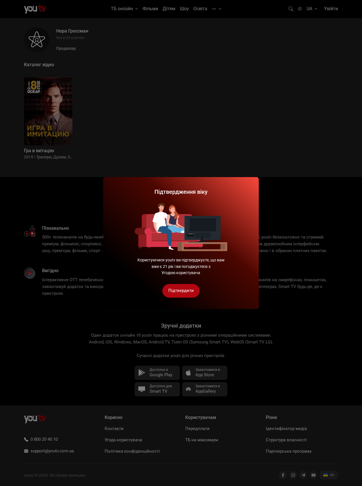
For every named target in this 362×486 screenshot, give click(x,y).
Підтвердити (181, 290)
